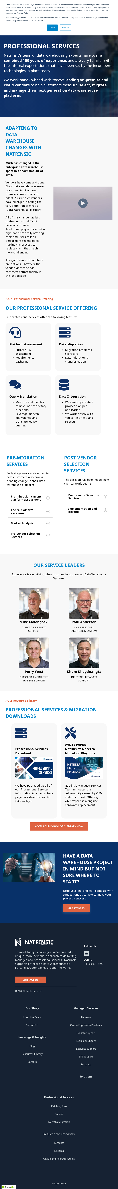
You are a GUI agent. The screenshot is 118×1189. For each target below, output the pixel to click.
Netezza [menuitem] (86, 1017)
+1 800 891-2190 (93, 964)
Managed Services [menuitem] (85, 1008)
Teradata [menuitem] (86, 1064)
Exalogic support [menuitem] (86, 1041)
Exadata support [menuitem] (86, 1033)
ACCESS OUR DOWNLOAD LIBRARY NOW (59, 826)
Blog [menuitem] (32, 1046)
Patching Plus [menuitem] (59, 1106)
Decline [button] (65, 27)
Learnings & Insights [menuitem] (32, 1037)
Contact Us (30, 979)
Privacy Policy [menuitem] (59, 1183)
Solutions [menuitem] (85, 1076)
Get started (76, 908)
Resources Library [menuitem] (32, 1054)
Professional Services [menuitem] (59, 1097)
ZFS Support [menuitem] (86, 1056)
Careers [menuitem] (32, 1062)
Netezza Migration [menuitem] (59, 1122)
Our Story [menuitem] (32, 1008)
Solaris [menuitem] (59, 1114)
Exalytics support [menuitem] (86, 1048)
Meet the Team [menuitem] (32, 1017)
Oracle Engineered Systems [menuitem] (86, 1025)
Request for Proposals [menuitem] (59, 1134)
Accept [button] (52, 27)
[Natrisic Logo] (46, 942)
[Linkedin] (86, 953)
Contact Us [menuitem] (32, 1025)
